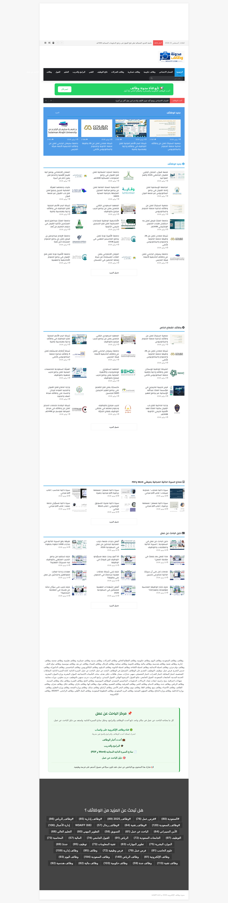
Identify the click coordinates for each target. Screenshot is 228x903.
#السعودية (170, 818)
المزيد (57, 112)
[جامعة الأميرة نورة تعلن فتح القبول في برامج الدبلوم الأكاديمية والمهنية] (79, 257)
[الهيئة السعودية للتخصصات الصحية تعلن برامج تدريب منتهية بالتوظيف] (79, 373)
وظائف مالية (88, 863)
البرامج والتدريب (79, 72)
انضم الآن (64, 89)
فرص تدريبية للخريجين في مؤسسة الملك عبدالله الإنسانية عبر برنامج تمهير (156, 390)
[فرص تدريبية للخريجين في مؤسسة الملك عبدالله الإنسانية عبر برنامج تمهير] (177, 391)
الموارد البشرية (160, 844)
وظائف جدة (142, 863)
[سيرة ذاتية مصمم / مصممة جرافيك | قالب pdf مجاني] (177, 507)
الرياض (121, 837)
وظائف (49, 72)
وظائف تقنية (167, 863)
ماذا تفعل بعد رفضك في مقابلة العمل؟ (156, 557)
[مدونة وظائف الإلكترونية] (171, 57)
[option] (165, 135)
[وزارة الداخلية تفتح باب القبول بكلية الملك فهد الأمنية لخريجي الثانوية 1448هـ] (177, 409)
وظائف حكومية (149, 72)
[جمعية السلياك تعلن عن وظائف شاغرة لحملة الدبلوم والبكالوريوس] (165, 128)
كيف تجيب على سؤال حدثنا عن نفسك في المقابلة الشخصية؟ (57, 590)
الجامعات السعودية (147, 837)
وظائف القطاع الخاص (171, 327)
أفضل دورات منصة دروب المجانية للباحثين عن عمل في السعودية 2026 (107, 544)
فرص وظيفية (113, 850)
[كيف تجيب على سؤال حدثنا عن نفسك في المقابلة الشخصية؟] (79, 590)
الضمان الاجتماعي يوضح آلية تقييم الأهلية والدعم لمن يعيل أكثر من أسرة (125, 43)
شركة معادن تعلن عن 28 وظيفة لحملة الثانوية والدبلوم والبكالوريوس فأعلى (97, 146)
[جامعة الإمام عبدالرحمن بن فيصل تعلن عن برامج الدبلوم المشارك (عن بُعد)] (79, 239)
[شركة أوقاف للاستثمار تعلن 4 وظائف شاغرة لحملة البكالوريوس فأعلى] (79, 354)
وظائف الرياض (127, 856)
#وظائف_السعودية (166, 825)
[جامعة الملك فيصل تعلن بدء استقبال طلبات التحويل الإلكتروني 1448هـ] (177, 224)
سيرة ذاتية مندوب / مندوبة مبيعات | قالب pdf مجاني (155, 491)
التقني (91, 72)
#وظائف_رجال (108, 825)
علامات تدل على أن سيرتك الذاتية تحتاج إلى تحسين (156, 573)
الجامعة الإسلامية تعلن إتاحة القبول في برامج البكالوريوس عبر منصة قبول (141, 100)
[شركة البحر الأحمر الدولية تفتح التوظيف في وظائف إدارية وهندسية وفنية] (130, 128)
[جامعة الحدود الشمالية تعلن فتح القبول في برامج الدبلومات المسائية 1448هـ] (128, 176)
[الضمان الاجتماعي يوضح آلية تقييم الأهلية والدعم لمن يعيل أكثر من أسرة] (79, 176)
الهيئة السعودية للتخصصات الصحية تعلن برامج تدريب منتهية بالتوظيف (57, 372)
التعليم (66, 72)
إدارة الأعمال (59, 825)
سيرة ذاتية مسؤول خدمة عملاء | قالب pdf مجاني (58, 504)
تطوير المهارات (132, 844)
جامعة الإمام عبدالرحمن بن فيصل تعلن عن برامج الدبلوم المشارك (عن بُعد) (57, 239)
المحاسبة (55, 837)
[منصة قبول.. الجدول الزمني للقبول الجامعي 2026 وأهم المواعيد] (177, 176)
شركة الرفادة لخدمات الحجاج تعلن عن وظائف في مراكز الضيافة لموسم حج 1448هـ (57, 408)
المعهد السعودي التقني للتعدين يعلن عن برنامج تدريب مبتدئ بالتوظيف (106, 208)
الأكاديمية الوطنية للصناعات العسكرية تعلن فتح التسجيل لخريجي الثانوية (106, 224)
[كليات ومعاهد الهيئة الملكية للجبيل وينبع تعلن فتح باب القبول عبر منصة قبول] (79, 191)
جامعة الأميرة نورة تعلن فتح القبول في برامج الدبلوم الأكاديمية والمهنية (57, 257)
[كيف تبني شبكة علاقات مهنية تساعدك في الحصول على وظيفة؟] (128, 575)
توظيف (80, 844)
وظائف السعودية (97, 856)
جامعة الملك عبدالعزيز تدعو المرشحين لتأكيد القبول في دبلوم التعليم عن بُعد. (57, 224)
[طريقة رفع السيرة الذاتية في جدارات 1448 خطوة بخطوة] (79, 545)
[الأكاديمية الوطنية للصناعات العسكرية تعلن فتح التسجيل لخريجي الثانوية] (128, 224)
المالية (75, 837)
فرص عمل (137, 850)
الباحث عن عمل (136, 831)
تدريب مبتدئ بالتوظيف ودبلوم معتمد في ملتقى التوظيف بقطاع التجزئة (107, 408)
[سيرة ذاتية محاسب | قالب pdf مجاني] (79, 494)
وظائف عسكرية (134, 72)
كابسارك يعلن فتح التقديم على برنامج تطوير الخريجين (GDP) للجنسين (107, 390)
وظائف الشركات (117, 72)
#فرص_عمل (146, 818)
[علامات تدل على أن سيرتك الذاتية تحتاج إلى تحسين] (177, 575)
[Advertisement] (114, 21)
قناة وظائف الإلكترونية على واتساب (112, 729)
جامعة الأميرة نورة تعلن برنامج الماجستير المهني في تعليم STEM (106, 239)
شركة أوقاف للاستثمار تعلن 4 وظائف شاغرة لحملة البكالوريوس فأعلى (57, 354)
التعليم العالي (61, 831)
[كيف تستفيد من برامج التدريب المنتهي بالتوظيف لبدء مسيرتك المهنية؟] (79, 560)
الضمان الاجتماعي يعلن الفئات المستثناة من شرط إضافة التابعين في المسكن (106, 257)
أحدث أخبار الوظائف (112, 739)
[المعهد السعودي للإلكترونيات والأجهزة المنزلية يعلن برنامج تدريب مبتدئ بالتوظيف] (128, 373)
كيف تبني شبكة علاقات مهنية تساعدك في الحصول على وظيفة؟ (106, 575)
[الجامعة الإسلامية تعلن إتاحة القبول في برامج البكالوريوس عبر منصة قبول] (177, 191)
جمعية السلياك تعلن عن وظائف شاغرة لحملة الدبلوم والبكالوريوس (166, 146)
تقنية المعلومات (103, 844)
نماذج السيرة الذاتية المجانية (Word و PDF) (112, 751)
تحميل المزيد (114, 273)
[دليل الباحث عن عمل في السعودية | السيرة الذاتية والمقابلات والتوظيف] (177, 545)
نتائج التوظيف (102, 72)
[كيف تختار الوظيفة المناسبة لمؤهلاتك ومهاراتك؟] (177, 590)
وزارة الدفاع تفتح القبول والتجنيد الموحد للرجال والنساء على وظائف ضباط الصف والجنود (58, 391)
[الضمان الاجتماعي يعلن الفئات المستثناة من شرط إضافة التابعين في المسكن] (128, 257)
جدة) (62, 844)
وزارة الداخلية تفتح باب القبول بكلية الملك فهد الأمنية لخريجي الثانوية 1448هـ (157, 409)
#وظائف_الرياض (61, 818)
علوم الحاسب (161, 850)
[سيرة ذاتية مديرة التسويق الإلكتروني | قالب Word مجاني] (128, 507)
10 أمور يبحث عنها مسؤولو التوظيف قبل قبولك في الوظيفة (106, 559)
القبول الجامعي (98, 837)
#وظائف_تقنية (136, 825)
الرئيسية (179, 72)
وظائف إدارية (67, 850)
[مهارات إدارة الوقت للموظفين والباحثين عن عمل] (79, 575)
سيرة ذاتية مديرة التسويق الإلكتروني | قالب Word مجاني (107, 506)
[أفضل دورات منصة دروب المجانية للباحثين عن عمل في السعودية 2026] (128, 545)
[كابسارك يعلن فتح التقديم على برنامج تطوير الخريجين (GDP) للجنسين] (128, 391)
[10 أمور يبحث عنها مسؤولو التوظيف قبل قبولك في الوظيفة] (128, 560)
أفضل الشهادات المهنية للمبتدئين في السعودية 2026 (107, 590)
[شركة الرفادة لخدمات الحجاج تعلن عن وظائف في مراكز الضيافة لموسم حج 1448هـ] (79, 409)
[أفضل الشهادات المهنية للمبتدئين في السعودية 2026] (128, 590)
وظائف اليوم (69, 856)
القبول (58, 72)
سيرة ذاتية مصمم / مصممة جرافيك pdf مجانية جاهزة (106, 491)
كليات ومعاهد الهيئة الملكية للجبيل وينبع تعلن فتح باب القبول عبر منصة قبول (58, 191)
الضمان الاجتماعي (166, 72)
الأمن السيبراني (165, 831)
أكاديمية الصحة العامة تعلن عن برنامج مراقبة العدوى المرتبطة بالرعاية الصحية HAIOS (106, 191)
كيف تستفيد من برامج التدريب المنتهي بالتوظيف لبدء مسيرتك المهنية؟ (58, 559)
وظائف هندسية (61, 863)
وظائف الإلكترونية (156, 856)
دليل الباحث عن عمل (171, 533)
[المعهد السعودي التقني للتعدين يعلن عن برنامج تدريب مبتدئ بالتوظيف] (128, 209)
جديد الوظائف (174, 113)
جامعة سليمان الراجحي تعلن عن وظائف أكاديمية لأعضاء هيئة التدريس (63, 146)
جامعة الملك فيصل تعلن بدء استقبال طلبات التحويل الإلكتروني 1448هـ (155, 224)
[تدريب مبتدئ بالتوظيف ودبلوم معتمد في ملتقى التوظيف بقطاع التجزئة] (128, 409)
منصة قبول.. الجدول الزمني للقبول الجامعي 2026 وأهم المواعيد (155, 175)
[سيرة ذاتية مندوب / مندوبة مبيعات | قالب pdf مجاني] (177, 494)
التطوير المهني (88, 831)
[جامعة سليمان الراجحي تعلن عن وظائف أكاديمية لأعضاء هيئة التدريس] (62, 128)
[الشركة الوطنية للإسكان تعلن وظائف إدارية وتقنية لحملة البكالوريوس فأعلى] (177, 373)
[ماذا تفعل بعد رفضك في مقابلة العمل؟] (177, 560)
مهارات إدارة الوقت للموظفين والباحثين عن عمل (57, 573)
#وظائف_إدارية (90, 818)
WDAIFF (83, 825)
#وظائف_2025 (119, 818)
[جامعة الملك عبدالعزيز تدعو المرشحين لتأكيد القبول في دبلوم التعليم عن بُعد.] (79, 224)
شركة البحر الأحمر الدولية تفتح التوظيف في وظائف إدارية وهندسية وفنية (132, 146)
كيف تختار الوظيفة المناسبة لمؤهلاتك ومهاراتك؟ (155, 588)
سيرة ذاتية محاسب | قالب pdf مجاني (58, 491)
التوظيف (173, 837)
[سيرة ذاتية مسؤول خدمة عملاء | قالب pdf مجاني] (79, 507)
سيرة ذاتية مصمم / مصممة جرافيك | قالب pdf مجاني (155, 504)
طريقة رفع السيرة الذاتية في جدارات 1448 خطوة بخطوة (57, 542)
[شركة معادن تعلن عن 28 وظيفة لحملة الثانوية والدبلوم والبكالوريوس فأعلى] (96, 128)
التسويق (112, 831)
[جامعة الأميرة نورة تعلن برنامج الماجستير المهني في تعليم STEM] (128, 239)
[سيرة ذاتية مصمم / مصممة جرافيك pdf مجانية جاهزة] (128, 494)
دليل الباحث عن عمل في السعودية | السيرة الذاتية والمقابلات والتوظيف (156, 544)
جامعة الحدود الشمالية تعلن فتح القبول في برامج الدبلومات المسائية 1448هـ (106, 175)
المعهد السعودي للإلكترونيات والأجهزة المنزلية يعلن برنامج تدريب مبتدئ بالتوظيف (107, 373)
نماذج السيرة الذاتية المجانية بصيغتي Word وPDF (157, 482)
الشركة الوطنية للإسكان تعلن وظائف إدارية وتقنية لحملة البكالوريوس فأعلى (156, 372)
